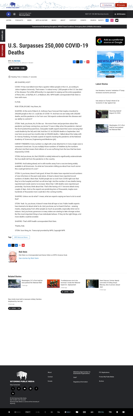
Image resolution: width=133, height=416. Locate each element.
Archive (101, 381)
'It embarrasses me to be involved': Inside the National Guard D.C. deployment (70, 283)
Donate (122, 5)
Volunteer (108, 5)
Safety (101, 20)
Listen (8, 20)
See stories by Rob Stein (29, 258)
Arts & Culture (42, 20)
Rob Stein (17, 61)
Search (93, 20)
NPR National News (21, 237)
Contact (50, 377)
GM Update (2, 35)
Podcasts (19, 20)
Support (73, 20)
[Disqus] (66, 339)
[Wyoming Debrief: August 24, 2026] (102, 114)
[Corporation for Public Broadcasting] (9, 412)
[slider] (17, 14)
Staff (75, 377)
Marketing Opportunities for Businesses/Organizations (81, 372)
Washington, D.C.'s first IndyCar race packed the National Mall (117, 127)
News (29, 20)
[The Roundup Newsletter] (110, 64)
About (63, 20)
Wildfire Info (2, 50)
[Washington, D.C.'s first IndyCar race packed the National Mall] (102, 128)
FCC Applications (104, 372)
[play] (8, 14)
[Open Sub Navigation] (12, 20)
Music (54, 20)
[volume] (14, 14)
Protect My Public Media (106, 377)
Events (83, 20)
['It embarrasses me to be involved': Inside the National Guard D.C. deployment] (53, 283)
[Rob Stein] (12, 256)
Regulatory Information (80, 382)
